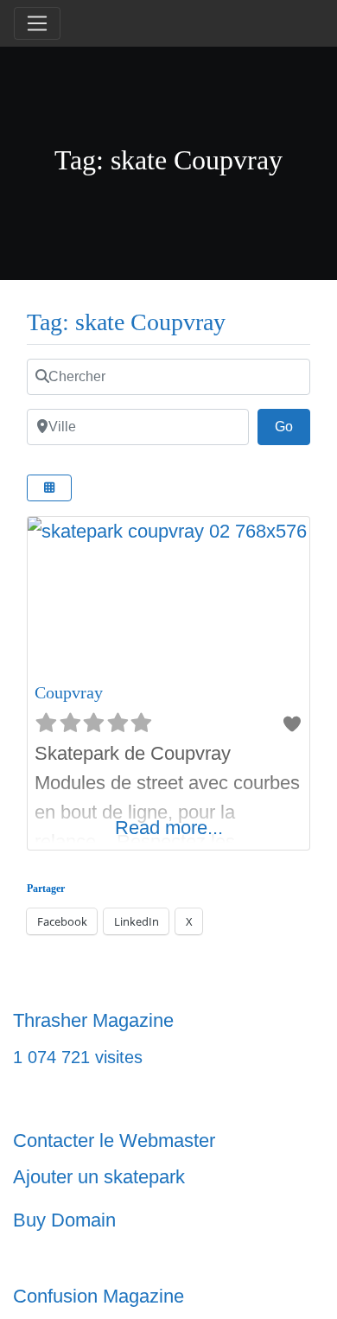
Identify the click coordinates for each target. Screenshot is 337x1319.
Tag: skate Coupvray (126, 322)
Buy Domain (64, 1220)
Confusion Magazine (98, 1296)
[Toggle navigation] (37, 23)
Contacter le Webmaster (114, 1140)
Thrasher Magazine (93, 1020)
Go (292, 426)
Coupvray (69, 692)
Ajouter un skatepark (99, 1177)
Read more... (169, 827)
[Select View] (49, 488)
